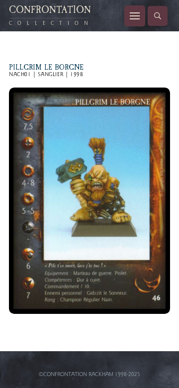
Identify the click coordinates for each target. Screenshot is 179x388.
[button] (134, 15)
